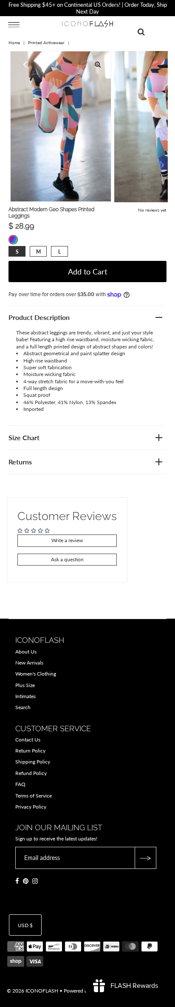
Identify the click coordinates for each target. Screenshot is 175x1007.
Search (23, 707)
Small (17, 252)
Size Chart (24, 437)
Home (14, 42)
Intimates (25, 696)
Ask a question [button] (67, 559)
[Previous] (23, 64)
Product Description (39, 317)
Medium (38, 252)
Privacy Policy (30, 806)
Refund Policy (31, 773)
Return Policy (30, 750)
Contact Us (27, 739)
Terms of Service (33, 795)
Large (59, 252)
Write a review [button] (67, 540)
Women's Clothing (35, 673)
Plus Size (25, 685)
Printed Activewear (46, 42)
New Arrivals (29, 662)
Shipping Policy (32, 761)
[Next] (44, 64)
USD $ (25, 925)
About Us (26, 651)
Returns (20, 462)
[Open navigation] (14, 24)
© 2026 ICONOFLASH (32, 990)
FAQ (20, 784)
